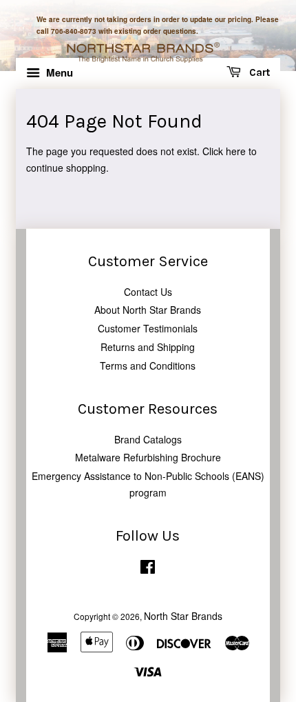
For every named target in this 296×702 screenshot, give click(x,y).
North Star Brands (183, 616)
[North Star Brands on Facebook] (148, 569)
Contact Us (148, 292)
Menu (58, 72)
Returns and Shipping (148, 347)
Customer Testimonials (148, 328)
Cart (258, 72)
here (236, 151)
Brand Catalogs (148, 439)
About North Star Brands (147, 310)
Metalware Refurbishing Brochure (148, 457)
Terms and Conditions (147, 365)
